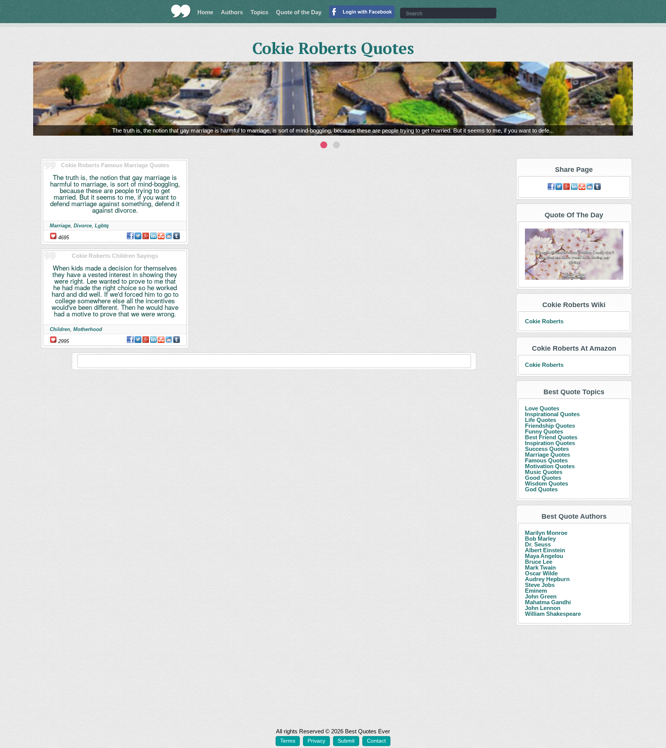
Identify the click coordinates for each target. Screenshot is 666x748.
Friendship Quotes (550, 425)
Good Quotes (543, 477)
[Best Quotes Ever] (181, 11)
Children (60, 329)
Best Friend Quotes (551, 437)
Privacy (316, 741)
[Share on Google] (145, 235)
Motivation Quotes (550, 466)
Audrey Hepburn (547, 579)
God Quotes (541, 489)
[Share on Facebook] (130, 235)
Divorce (83, 226)
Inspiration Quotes (550, 443)
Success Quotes (547, 448)
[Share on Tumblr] (176, 235)
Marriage (60, 226)
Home (205, 12)
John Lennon (542, 608)
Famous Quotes (546, 460)
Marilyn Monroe (546, 532)
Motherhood (87, 329)
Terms (287, 741)
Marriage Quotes (547, 454)
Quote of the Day (298, 12)
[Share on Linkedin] (153, 235)
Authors (232, 12)
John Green (541, 596)
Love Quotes (542, 408)
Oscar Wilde (541, 573)
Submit (346, 741)
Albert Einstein (545, 550)
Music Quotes (543, 472)
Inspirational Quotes (552, 414)
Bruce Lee (538, 561)
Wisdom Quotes (546, 483)
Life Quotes (540, 420)
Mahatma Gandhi (548, 602)
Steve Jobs (540, 585)
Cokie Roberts (544, 321)
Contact (376, 741)
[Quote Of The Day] (574, 254)
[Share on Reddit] (168, 235)
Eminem (536, 590)
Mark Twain (540, 567)
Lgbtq (102, 226)
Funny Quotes (544, 431)
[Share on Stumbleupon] (161, 235)
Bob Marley (540, 538)
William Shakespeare (553, 613)
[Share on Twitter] (138, 235)
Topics (259, 12)
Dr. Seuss (538, 544)
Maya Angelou (544, 556)
